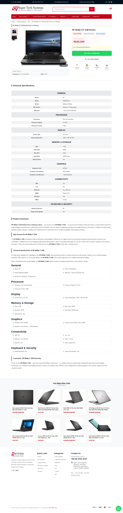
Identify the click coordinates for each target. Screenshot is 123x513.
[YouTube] (17, 470)
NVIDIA (65, 168)
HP (29, 21)
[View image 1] (14, 32)
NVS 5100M (66, 171)
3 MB (64, 125)
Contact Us (96, 16)
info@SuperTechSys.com (62, 2)
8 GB (64, 153)
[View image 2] (14, 38)
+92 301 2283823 (17, 2)
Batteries (62, 16)
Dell (56, 465)
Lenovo (57, 471)
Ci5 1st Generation (68, 119)
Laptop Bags (75, 16)
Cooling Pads (86, 16)
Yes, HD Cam (66, 190)
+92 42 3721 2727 (38, 2)
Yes (64, 159)
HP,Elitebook (66, 100)
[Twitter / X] (15, 470)
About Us (40, 468)
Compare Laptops (43, 465)
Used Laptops (23, 16)
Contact (40, 471)
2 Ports (65, 199)
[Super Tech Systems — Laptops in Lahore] (17, 456)
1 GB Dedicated (67, 174)
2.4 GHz (65, 122)
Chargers (53, 16)
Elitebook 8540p (67, 104)
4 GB (64, 146)
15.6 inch (65, 134)
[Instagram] (13, 470)
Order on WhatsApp (93, 53)
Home (14, 16)
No (63, 208)
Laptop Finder (42, 462)
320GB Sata (66, 156)
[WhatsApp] (18, 470)
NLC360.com (53, 507)
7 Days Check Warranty (69, 110)
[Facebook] (12, 470)
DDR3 (64, 149)
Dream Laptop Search (39, 16)
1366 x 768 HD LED (68, 137)
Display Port (66, 193)
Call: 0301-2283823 (93, 59)
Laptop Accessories (60, 459)
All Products (41, 459)
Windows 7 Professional (69, 107)
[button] (118, 508)
